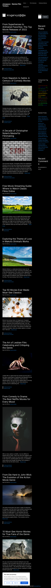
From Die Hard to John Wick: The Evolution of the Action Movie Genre (17, 477)
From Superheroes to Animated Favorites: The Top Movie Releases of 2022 (17, 27)
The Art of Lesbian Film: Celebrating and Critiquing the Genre (15, 345)
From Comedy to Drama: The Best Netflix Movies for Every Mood (16, 399)
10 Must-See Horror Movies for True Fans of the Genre (16, 532)
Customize (8, 582)
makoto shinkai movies (9, 281)
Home (24, 3)
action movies (7, 523)
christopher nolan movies (9, 177)
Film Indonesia (33, 3)
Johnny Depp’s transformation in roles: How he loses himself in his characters (43, 147)
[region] (16, 579)
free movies (6, 230)
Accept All (24, 582)
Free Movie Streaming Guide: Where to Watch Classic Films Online (17, 188)
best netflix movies (8, 466)
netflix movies (41, 100)
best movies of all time (8, 334)
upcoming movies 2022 (9, 69)
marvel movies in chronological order (42, 95)
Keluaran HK (26, 6)
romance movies (42, 88)
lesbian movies (7, 388)
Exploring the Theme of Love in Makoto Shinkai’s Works (17, 240)
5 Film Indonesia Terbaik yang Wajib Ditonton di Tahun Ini (43, 140)
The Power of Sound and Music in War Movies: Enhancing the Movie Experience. (43, 45)
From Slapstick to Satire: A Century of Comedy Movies (16, 79)
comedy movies (7, 122)
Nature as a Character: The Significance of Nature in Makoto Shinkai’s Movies (42, 126)
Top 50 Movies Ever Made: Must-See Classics (16, 291)
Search (40, 14)
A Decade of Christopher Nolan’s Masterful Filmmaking (15, 133)
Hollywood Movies (43, 3)
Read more (22, 65)
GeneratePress (37, 586)
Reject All (16, 582)
